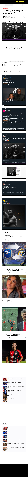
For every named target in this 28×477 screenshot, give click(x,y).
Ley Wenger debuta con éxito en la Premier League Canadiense (15, 302)
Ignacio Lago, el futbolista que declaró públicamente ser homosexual (14, 335)
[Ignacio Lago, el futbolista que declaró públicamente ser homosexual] (14, 351)
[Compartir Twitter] (23, 17)
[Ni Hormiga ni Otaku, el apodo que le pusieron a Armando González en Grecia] (5, 379)
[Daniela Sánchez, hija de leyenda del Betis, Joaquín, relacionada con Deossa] (14, 286)
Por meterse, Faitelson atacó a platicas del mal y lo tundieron (14, 390)
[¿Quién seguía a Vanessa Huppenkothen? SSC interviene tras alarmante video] (5, 396)
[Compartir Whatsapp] (24, 17)
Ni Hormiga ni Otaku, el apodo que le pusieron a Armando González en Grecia (15, 378)
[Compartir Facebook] (21, 17)
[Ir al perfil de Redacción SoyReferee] (4, 16)
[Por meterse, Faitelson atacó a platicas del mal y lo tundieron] (5, 392)
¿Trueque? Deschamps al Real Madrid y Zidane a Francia (15, 237)
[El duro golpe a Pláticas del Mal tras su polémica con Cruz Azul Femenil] (5, 400)
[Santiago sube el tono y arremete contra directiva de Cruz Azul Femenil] (5, 388)
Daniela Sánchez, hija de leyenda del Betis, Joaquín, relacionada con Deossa (15, 270)
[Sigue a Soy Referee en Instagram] (20, 473)
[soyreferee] (20, 2)
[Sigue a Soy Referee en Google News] (24, 473)
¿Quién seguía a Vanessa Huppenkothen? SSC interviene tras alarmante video (15, 395)
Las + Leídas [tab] (4, 374)
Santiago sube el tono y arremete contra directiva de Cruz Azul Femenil (15, 386)
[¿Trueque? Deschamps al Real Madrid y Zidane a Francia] (14, 254)
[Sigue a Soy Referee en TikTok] (22, 473)
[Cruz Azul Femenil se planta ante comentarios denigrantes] (5, 383)
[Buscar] (6, 5)
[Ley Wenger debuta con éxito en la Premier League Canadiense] (14, 319)
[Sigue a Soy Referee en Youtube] (21, 473)
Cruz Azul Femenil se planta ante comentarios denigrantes (14, 382)
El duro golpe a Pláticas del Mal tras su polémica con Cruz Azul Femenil (15, 398)
